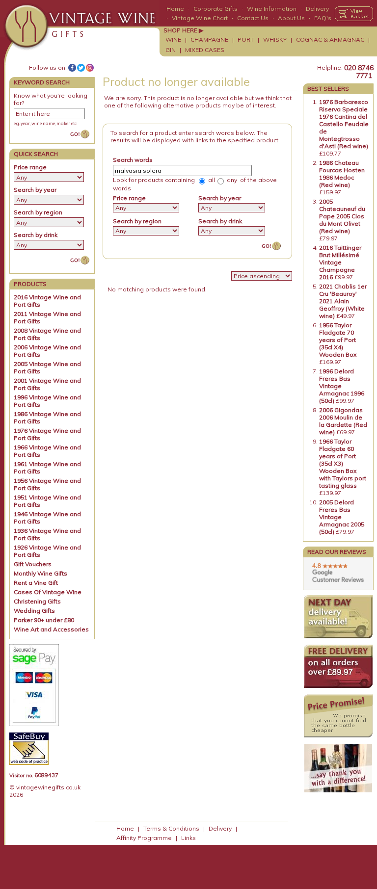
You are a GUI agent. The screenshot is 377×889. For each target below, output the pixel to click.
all (211, 179)
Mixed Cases (204, 49)
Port (246, 39)
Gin (170, 49)
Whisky (275, 39)
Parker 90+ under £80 (44, 620)
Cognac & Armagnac (330, 39)
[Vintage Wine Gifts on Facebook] (72, 68)
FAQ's (322, 18)
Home (175, 8)
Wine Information (271, 8)
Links (188, 837)
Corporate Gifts (215, 8)
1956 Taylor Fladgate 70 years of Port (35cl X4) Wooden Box (337, 339)
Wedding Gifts (34, 610)
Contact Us (253, 18)
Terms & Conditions (171, 828)
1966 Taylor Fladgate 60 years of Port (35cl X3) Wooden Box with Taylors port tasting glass (342, 463)
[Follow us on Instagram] (90, 68)
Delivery (317, 8)
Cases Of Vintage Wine (47, 592)
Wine (173, 39)
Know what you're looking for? (50, 99)
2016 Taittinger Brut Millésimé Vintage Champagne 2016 (340, 262)
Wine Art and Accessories (51, 629)
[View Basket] (354, 13)
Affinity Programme (144, 837)
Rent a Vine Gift (36, 582)
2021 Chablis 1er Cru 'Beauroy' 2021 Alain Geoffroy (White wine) (343, 301)
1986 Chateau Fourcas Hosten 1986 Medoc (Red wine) (342, 173)
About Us (291, 18)
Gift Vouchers (33, 564)
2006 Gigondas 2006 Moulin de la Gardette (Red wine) (343, 421)
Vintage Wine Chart (200, 18)
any (231, 179)
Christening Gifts (37, 601)
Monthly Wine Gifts (40, 573)
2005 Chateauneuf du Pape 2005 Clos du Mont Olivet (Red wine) (342, 216)
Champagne (209, 39)
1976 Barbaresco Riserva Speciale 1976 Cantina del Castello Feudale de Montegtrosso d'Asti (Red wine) (344, 124)
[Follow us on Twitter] (81, 68)
